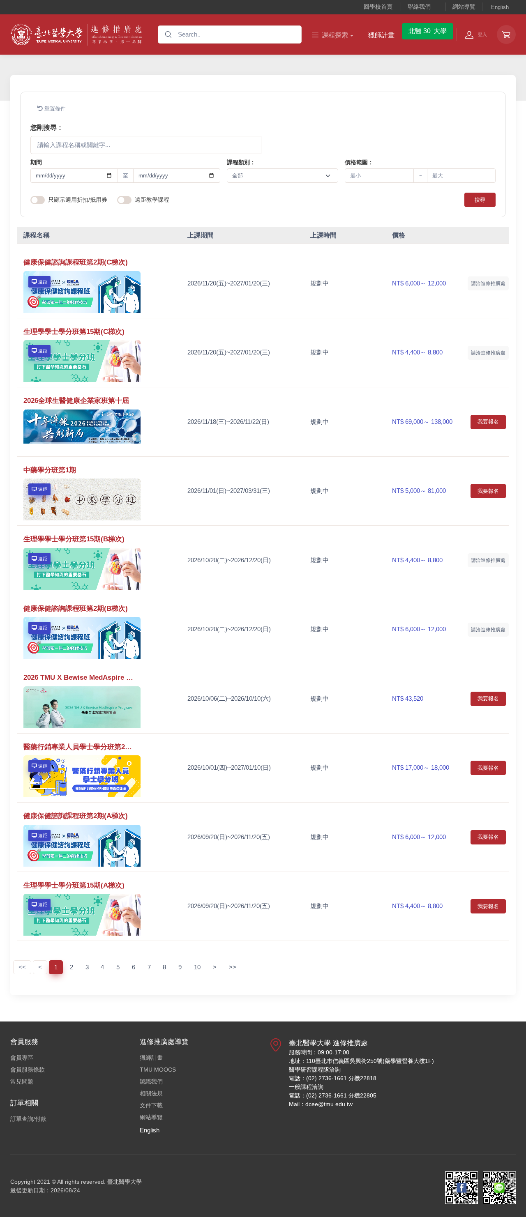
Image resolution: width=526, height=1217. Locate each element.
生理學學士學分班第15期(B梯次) (74, 539)
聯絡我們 (419, 6)
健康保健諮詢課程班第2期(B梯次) (75, 608)
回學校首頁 (378, 6)
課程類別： (241, 162)
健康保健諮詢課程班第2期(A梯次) (75, 816)
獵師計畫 (381, 35)
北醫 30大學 (427, 30)
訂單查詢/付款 (28, 1119)
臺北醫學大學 (124, 1181)
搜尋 (480, 200)
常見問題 (21, 1081)
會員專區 (21, 1057)
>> (232, 967)
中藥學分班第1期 (49, 470)
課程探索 (335, 35)
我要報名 (488, 422)
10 (197, 967)
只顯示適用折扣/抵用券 (77, 199)
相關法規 (151, 1093)
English (500, 7)
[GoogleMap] (275, 1077)
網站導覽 (463, 6)
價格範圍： (359, 162)
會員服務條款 (27, 1069)
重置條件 (54, 109)
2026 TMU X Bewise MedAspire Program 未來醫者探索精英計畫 (79, 677)
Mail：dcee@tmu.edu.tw (321, 1104)
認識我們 (151, 1081)
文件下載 (151, 1105)
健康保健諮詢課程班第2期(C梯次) (75, 262)
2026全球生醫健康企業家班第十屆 (76, 401)
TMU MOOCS (158, 1069)
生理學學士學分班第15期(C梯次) (74, 332)
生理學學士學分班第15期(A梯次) (74, 885)
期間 (36, 162)
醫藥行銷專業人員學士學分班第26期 (79, 747)
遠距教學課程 (152, 199)
